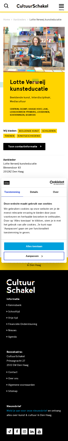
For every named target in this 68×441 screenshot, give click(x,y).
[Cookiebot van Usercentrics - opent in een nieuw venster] (49, 183)
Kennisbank (14, 305)
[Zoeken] (6, 6)
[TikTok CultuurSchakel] (10, 431)
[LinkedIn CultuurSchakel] (32, 431)
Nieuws (12, 330)
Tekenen (9, 136)
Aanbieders (19, 19)
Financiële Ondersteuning (22, 324)
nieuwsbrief (27, 410)
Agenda (12, 336)
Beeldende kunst (29, 131)
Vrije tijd (13, 317)
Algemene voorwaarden (21, 384)
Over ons (13, 378)
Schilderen (49, 131)
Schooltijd (14, 311)
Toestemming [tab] (12, 192)
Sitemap (12, 391)
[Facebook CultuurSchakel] (17, 431)
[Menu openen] (61, 6)
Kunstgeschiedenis (29, 136)
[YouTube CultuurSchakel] (39, 431)
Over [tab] (56, 192)
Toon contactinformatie (22, 146)
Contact (12, 372)
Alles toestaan (34, 246)
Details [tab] (34, 192)
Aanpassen (32, 256)
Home (6, 19)
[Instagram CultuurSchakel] (24, 431)
